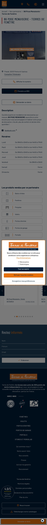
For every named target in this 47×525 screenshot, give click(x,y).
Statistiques (24, 264)
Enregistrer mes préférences (23, 281)
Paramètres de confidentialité (43, 521)
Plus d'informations (23, 258)
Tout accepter (23, 269)
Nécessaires (24, 262)
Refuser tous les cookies (23, 275)
